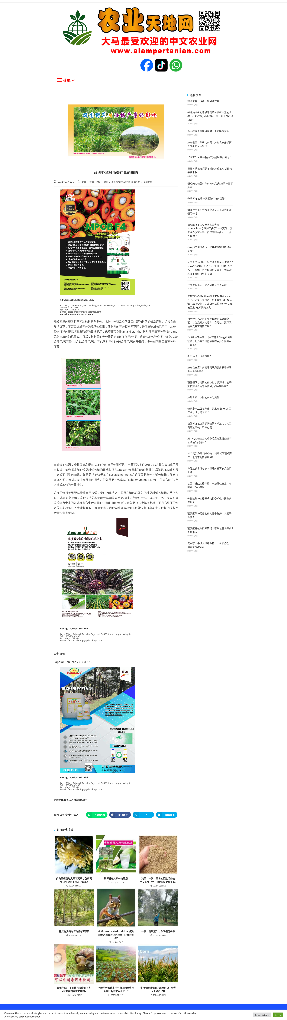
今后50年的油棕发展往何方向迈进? (206, 198)
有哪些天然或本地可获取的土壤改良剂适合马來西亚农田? (116, 989)
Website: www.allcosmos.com (76, 314)
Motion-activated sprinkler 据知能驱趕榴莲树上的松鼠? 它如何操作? (116, 935)
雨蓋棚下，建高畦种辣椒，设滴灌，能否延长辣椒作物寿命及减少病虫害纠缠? (209, 384)
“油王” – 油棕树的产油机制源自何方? (209, 157)
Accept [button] (278, 1014)
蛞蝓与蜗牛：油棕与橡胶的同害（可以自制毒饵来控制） (74, 989)
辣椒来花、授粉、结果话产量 (203, 101)
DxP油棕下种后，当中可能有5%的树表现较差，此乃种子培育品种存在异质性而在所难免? (209, 341)
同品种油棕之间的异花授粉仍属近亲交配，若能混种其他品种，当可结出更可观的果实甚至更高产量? (209, 322)
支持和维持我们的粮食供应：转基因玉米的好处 (158, 989)
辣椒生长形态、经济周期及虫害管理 (207, 285)
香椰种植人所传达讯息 (116, 878)
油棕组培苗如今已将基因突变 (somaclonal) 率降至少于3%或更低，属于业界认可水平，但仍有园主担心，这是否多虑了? (209, 230)
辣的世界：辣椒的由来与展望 (203, 397)
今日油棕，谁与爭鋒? (199, 356)
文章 (84, 181)
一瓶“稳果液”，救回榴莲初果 (158, 931)
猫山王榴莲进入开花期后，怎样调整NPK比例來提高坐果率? (74, 880)
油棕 (106, 181)
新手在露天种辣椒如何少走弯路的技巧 (208, 131)
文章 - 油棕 (95, 181)
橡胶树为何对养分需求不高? (74, 931)
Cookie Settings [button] (262, 1014)
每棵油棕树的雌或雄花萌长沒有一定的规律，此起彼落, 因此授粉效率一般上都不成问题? (210, 116)
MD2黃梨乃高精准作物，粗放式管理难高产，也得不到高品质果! (209, 455)
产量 (61, 799)
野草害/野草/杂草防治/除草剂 (126, 181)
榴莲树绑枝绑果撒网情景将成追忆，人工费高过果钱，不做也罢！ (209, 425)
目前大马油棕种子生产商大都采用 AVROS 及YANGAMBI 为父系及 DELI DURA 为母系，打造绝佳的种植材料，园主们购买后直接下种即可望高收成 (210, 267)
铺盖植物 (148, 181)
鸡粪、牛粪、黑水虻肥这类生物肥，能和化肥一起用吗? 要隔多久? (158, 880)
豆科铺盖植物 (76, 799)
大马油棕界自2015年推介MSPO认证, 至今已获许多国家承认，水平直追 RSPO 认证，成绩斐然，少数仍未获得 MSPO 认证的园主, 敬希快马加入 (209, 301)
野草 (85, 799)
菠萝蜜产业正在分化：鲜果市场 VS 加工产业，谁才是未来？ (209, 410)
